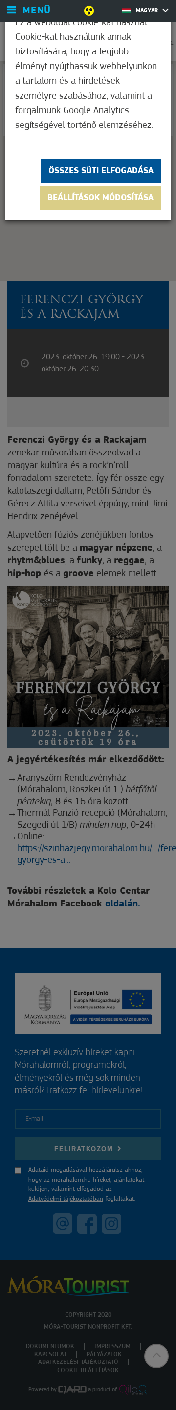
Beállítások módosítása (100, 198)
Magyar (148, 11)
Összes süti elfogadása (101, 171)
